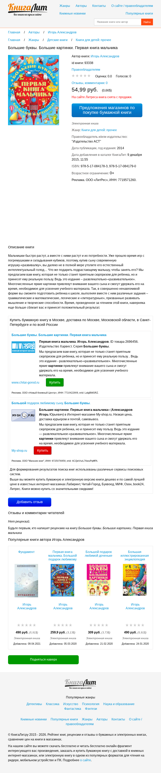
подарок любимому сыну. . (51, 403)
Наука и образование (118, 704)
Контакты (99, 5)
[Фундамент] (26, 581)
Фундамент (26, 552)
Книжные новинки (72, 13)
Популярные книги (139, 13)
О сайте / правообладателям (132, 5)
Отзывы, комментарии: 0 (90, 83)
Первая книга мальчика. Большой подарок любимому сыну (62, 555)
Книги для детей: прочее (99, 130)
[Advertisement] (79, 214)
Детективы (34, 704)
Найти (147, 22)
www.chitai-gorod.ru (25, 382)
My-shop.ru (19, 450)
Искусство (70, 704)
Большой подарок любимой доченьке (98, 553)
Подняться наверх (43, 659)
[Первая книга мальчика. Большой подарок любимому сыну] (62, 581)
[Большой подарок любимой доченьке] (98, 581)
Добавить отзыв (30, 502)
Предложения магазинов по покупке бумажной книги (107, 110)
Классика (52, 704)
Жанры (64, 5)
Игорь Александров (105, 56)
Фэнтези (91, 708)
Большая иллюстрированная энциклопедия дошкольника (135, 555)
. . (59, 335)
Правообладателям (86, 69)
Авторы (81, 5)
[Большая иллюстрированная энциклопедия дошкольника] (134, 581)
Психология (90, 704)
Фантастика (72, 708)
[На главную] (27, 10)
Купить (54, 382)
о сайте (85, 760)
